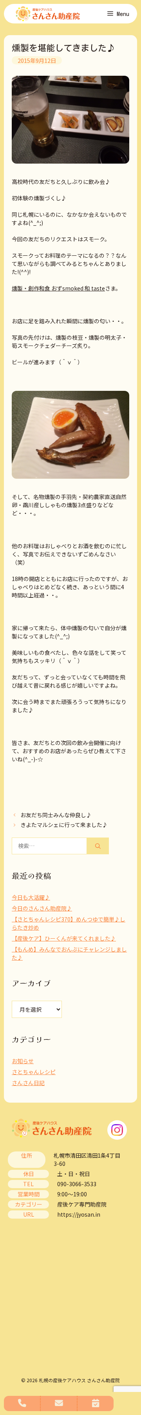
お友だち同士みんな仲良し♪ (56, 815)
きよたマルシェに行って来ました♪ (64, 825)
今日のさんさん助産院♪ (42, 908)
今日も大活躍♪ (31, 897)
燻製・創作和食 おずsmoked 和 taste (58, 288)
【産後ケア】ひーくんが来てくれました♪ (64, 938)
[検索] (98, 846)
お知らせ (23, 1061)
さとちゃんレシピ (34, 1072)
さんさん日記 (28, 1083)
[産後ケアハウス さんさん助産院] (48, 13)
